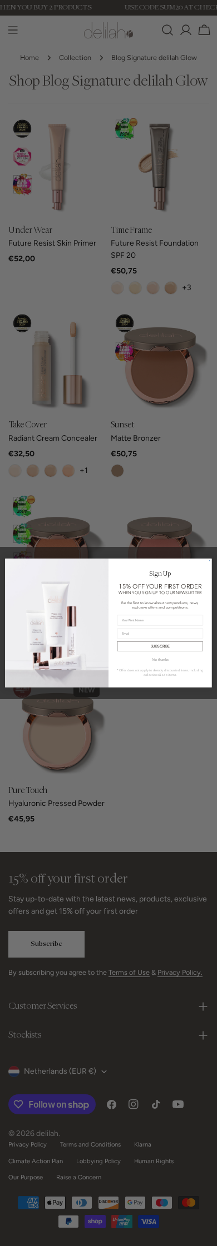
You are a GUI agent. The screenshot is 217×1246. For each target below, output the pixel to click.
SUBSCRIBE (160, 646)
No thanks (160, 659)
